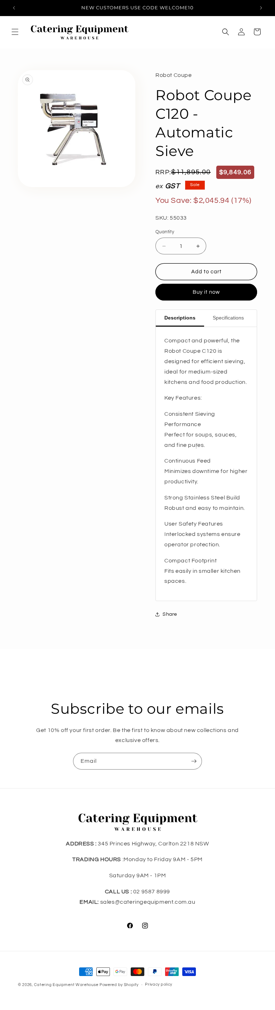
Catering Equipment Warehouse (66, 985)
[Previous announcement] (14, 8)
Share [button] (170, 614)
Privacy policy (158, 984)
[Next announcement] (261, 8)
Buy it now (206, 292)
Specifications (228, 318)
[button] (15, 32)
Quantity (164, 231)
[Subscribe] (194, 761)
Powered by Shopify (119, 985)
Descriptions (180, 318)
